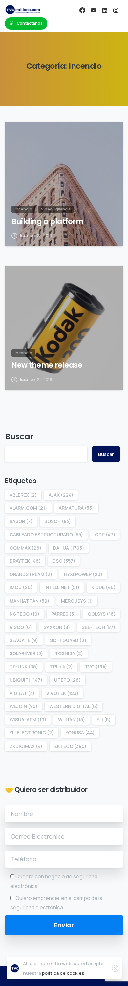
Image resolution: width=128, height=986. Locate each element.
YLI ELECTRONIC (32, 732)
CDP (105, 534)
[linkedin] (104, 10)
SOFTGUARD (68, 640)
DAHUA (68, 548)
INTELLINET (61, 587)
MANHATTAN (29, 601)
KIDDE (103, 587)
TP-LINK (24, 666)
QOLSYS (102, 614)
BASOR (21, 521)
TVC (96, 666)
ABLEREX (23, 495)
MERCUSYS (77, 601)
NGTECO (24, 614)
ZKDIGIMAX (26, 746)
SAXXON (57, 627)
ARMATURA (76, 508)
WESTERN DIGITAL (73, 706)
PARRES (63, 614)
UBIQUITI (26, 680)
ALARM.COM (28, 508)
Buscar (19, 436)
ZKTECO (70, 746)
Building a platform (47, 221)
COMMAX (25, 548)
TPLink (61, 666)
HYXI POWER (83, 574)
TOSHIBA (69, 653)
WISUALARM (28, 719)
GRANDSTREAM (31, 574)
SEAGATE (24, 640)
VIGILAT (22, 693)
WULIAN (71, 719)
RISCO (21, 627)
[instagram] (115, 10)
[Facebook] (82, 10)
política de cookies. (64, 973)
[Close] (115, 968)
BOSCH (57, 521)
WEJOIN (23, 706)
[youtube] (93, 10)
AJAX (61, 495)
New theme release (46, 365)
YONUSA (80, 732)
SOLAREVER (26, 653)
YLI (104, 719)
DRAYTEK (25, 561)
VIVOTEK (62, 693)
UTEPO (67, 680)
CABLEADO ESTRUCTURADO (46, 534)
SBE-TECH (98, 627)
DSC (64, 561)
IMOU (21, 587)
